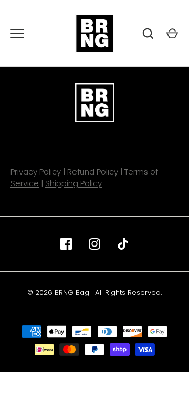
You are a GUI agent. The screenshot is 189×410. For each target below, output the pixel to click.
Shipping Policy (73, 183)
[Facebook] (66, 243)
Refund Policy (92, 171)
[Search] (148, 33)
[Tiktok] (122, 243)
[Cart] (172, 33)
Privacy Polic (33, 171)
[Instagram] (94, 243)
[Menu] (17, 33)
